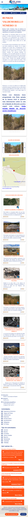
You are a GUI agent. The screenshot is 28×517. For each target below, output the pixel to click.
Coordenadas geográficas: (9, 402)
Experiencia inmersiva (9, 411)
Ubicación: (5, 395)
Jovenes (5, 430)
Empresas (6, 416)
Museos (5, 431)
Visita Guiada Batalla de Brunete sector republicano (14, 108)
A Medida (5, 442)
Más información (12, 514)
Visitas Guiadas (7, 435)
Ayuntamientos (7, 420)
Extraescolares (7, 418)
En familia (6, 433)
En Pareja (6, 424)
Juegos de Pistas (8, 413)
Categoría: (5, 398)
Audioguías (6, 422)
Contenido (6, 441)
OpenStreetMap (17, 181)
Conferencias (7, 415)
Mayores (5, 437)
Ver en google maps (7, 188)
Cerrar (23, 514)
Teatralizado (6, 439)
